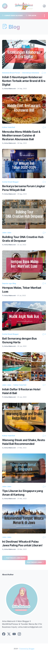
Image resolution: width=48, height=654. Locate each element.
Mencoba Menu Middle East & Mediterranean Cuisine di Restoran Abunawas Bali (21, 135)
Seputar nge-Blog (9, 283)
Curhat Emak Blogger (10, 182)
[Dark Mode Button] (44, 6)
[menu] (4, 6)
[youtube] (14, 634)
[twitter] (9, 634)
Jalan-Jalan (6, 233)
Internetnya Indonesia (30, 73)
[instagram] (19, 634)
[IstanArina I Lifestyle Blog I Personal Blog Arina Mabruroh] (24, 6)
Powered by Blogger (26, 649)
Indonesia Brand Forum (11, 73)
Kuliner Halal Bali (8, 127)
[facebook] (3, 634)
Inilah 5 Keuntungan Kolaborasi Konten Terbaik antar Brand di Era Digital (23, 80)
